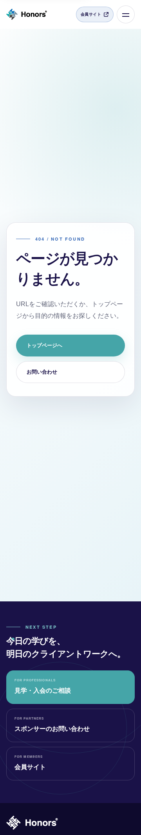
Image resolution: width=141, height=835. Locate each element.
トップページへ (44, 345)
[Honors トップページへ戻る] (26, 14)
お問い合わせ (42, 372)
